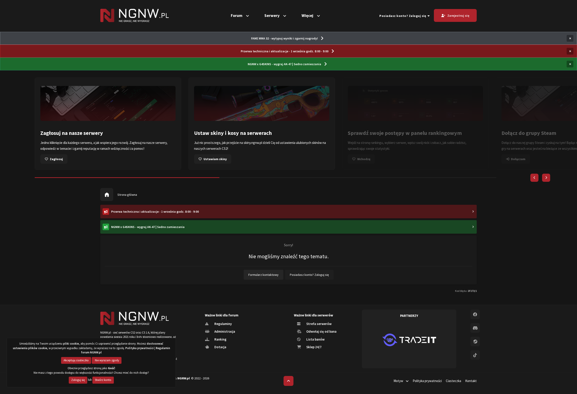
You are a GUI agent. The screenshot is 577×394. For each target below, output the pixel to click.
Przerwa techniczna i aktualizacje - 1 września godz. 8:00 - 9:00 (284, 51)
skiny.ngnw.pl (253, 143)
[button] (534, 178)
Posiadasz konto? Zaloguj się (403, 16)
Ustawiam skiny (215, 159)
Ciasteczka (453, 381)
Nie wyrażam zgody (106, 360)
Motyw (399, 381)
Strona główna (127, 195)
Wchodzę (363, 159)
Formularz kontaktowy (263, 275)
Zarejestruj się (458, 16)
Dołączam (518, 159)
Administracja (224, 331)
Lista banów (315, 339)
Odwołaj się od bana (321, 331)
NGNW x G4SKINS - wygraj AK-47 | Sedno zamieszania (284, 64)
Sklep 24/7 (314, 347)
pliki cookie (71, 344)
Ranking (220, 339)
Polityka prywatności (427, 381)
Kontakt (471, 381)
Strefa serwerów (319, 324)
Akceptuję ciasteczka (76, 360)
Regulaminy (223, 324)
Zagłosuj (56, 159)
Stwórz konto (103, 380)
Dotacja (220, 347)
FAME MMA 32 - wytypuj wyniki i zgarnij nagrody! (284, 38)
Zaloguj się (78, 380)
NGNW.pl (183, 378)
